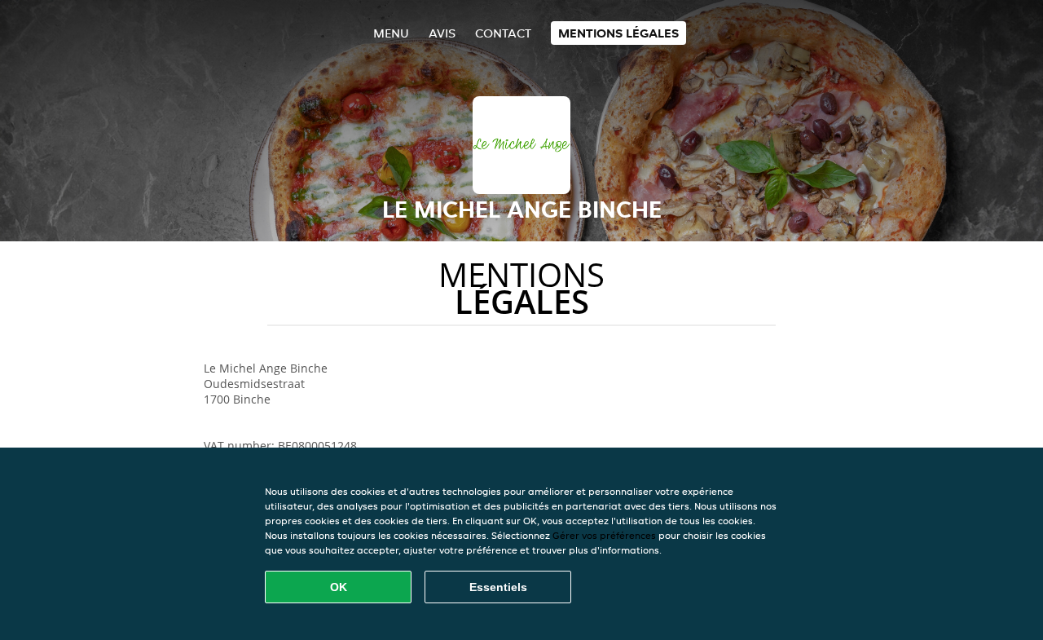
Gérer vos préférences (604, 535)
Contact (503, 33)
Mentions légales (618, 33)
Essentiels (498, 587)
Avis (442, 33)
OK (338, 587)
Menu (391, 33)
